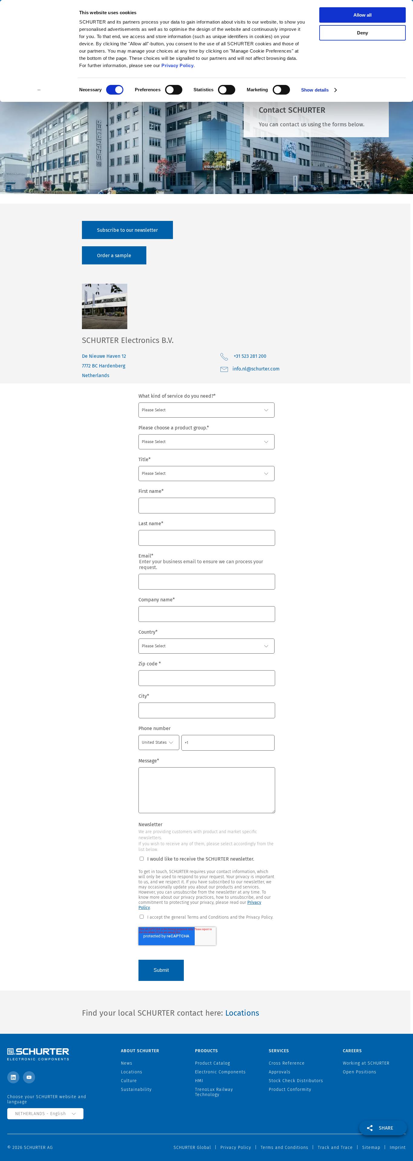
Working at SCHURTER (366, 1063)
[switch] (173, 90)
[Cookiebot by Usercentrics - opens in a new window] (39, 90)
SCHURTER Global (192, 1147)
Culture (129, 1080)
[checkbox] (206, 917)
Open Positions (359, 1072)
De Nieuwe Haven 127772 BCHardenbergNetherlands (104, 365)
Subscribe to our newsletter (127, 230)
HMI (199, 1080)
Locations (242, 1013)
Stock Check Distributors (296, 1080)
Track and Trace (335, 1147)
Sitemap (371, 1147)
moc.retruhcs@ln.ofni (256, 369)
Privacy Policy (177, 65)
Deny (362, 32)
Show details (315, 89)
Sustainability (136, 1089)
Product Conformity (290, 1089)
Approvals (280, 1072)
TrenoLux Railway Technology (214, 1092)
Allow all (362, 15)
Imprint (398, 1147)
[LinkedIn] (13, 1077)
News (126, 1063)
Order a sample (114, 255)
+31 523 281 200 (250, 356)
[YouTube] (29, 1077)
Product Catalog (212, 1063)
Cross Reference (287, 1063)
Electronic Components (220, 1072)
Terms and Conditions (284, 1147)
